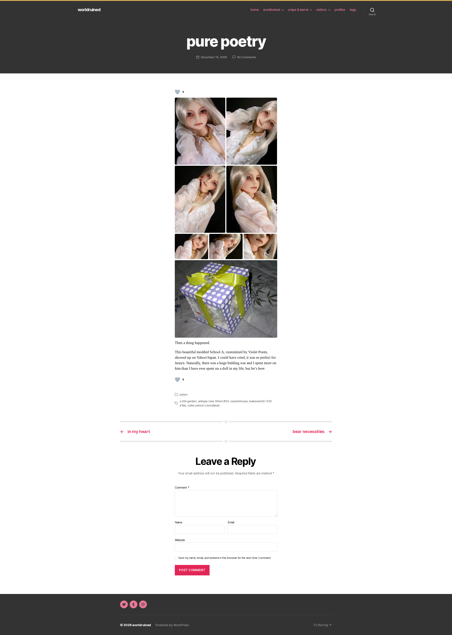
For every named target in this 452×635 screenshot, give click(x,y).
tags (353, 9)
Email (231, 522)
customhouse (239, 401)
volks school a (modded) (203, 405)
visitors (321, 9)
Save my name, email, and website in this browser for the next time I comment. (224, 557)
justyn (183, 394)
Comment (182, 487)
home (255, 9)
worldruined (89, 10)
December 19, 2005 (214, 57)
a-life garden (188, 401)
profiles (340, 9)
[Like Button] (177, 92)
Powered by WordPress (172, 625)
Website (180, 540)
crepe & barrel (298, 9)
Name (178, 522)
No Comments (246, 57)
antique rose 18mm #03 (213, 401)
